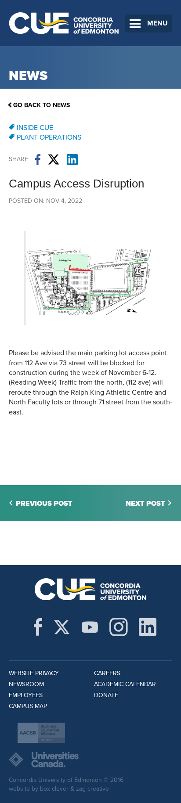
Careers (107, 673)
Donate (106, 695)
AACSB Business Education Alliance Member (41, 733)
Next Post (145, 503)
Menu (157, 23)
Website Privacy (34, 673)
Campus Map (28, 706)
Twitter (53, 159)
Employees (26, 695)
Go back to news (41, 105)
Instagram (118, 627)
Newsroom (26, 684)
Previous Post (44, 503)
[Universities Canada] (90, 759)
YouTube (89, 627)
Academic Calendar (125, 684)
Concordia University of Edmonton (64, 23)
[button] (90, 343)
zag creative (92, 788)
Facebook (37, 159)
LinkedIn (72, 159)
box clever (54, 788)
